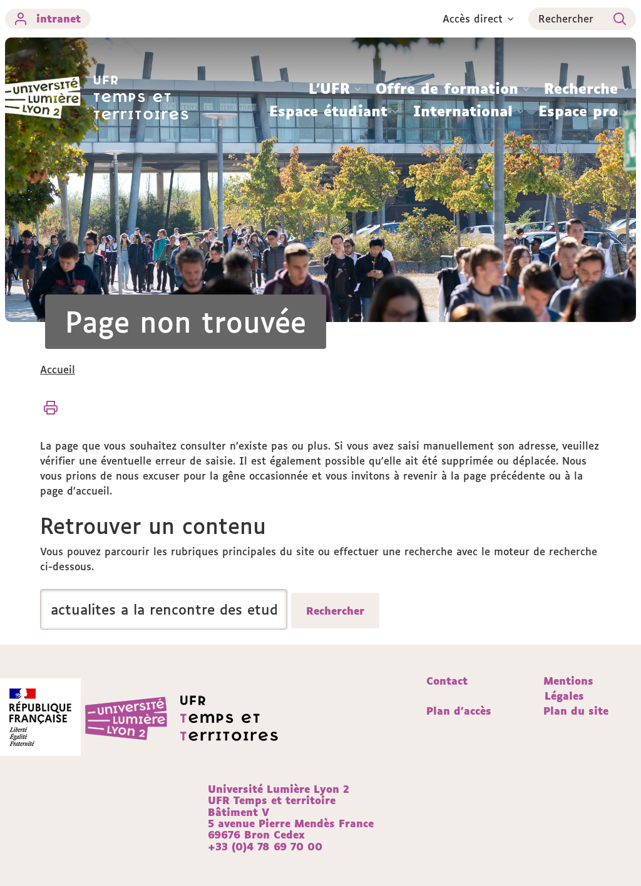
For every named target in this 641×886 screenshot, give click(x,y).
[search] (163, 609)
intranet (58, 19)
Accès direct (473, 19)
